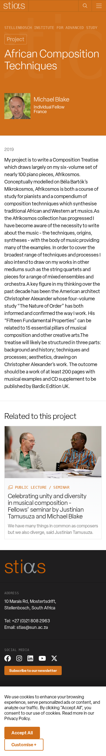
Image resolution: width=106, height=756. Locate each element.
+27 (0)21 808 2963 (31, 621)
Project (15, 39)
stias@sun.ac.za (32, 627)
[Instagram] (19, 658)
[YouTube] (42, 658)
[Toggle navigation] (99, 5)
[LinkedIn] (30, 658)
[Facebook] (7, 658)
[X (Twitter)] (54, 658)
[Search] (85, 5)
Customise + (23, 745)
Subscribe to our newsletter (33, 670)
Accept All (22, 733)
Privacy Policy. (17, 718)
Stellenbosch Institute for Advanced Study (50, 28)
